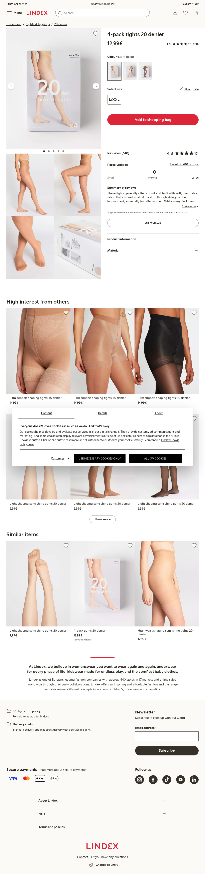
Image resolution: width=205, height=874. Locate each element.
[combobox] (102, 13)
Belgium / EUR (190, 4)
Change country (107, 865)
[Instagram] (139, 779)
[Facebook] (153, 779)
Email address (146, 728)
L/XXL (114, 99)
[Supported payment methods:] (70, 778)
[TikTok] (166, 779)
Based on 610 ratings (184, 164)
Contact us (84, 857)
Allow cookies (155, 458)
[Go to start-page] (37, 13)
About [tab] (159, 413)
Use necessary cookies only (99, 458)
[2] (48, 151)
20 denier (60, 24)
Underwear (13, 24)
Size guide (191, 89)
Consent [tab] (46, 413)
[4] (58, 151)
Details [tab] (102, 413)
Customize (57, 458)
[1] (44, 151)
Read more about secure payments (62, 770)
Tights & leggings (38, 24)
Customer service (16, 4)
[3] (53, 151)
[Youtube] (180, 779)
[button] (53, 88)
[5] (63, 151)
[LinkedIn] (194, 779)
